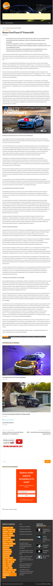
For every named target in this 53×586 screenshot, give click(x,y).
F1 (13, 531)
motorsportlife (12, 543)
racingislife (9, 559)
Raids (14, 559)
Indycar (4, 541)
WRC (4, 577)
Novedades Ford (6, 337)
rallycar (12, 561)
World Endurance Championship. (6, 574)
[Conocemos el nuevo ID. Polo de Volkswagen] (26, 360)
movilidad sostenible (7, 551)
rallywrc (4, 569)
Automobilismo (6, 527)
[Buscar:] (26, 461)
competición (5, 531)
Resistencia (10, 569)
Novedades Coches (6, 30)
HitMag (48, 583)
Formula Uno (5, 539)
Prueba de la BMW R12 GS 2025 (46, 531)
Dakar (10, 531)
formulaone (5, 535)
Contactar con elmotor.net (25, 534)
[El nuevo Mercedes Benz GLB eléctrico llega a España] (26, 397)
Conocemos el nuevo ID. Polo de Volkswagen (14, 377)
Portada (4, 28)
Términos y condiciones (24, 526)
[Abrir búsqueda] (49, 23)
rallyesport (10, 563)
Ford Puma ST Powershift (30, 336)
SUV (15, 569)
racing (4, 559)
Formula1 (10, 533)
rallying (9, 565)
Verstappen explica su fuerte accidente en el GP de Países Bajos (26, 552)
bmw (12, 527)
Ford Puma (14, 336)
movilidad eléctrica (7, 549)
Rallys (10, 567)
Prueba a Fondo (6, 555)
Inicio (20, 524)
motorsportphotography (8, 545)
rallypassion (5, 567)
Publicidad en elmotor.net (25, 531)
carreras (4, 529)
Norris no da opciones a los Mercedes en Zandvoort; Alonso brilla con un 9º (25, 565)
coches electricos (11, 529)
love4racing (9, 541)
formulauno (12, 539)
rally (8, 561)
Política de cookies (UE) (25, 529)
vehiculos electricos (7, 571)
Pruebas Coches (6, 557)
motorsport (5, 543)
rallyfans (5, 565)
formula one (11, 535)
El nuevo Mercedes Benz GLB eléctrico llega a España (16, 414)
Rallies (4, 561)
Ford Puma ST (21, 336)
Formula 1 (5, 533)
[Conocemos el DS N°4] (8, 420)
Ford (10, 336)
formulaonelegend (6, 537)
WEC (13, 571)
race (12, 557)
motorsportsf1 (6, 547)
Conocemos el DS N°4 (8, 422)
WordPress (43, 583)
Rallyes (4, 563)
